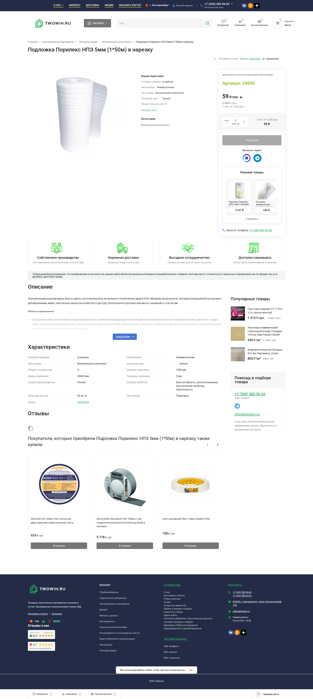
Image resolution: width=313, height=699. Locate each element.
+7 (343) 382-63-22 (242, 595)
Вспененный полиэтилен (116, 42)
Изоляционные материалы (58, 42)
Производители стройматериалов (182, 628)
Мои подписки (172, 657)
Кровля (103, 609)
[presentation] (207, 444)
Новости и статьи (173, 612)
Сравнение (272, 58)
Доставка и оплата (38, 614)
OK (191, 670)
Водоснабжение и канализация (117, 638)
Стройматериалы (108, 592)
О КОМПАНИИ (172, 585)
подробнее (123, 336)
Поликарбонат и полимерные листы (119, 633)
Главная (33, 42)
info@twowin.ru (247, 414)
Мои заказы (170, 652)
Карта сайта (170, 615)
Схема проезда (172, 598)
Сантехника (105, 644)
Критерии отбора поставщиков (181, 625)
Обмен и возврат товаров (178, 608)
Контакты (57, 614)
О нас (167, 592)
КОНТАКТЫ (235, 585)
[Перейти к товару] (82, 115)
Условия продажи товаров (178, 622)
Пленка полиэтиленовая (113, 627)
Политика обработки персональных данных (188, 618)
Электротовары (108, 650)
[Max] (247, 158)
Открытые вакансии (175, 605)
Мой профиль (171, 646)
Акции (167, 602)
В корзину (59, 545)
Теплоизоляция (88, 42)
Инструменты (107, 621)
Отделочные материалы (112, 598)
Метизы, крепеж (108, 615)
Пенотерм (83, 402)
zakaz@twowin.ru (241, 611)
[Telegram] (257, 158)
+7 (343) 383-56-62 (217, 4)
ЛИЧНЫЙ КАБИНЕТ (175, 639)
